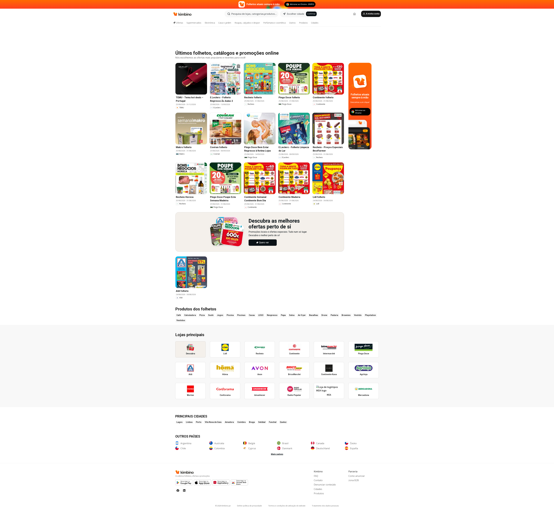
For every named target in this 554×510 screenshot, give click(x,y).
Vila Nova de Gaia (213, 422)
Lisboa (189, 422)
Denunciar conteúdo (325, 484)
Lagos (179, 422)
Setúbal (261, 422)
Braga (252, 422)
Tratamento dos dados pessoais (325, 506)
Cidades (314, 22)
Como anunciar (356, 476)
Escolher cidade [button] (295, 13)
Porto (198, 422)
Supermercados (194, 22)
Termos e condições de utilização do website (286, 506)
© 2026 (223, 506)
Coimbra (241, 422)
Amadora (229, 422)
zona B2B (353, 480)
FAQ (316, 476)
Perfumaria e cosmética (274, 22)
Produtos (303, 22)
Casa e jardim (224, 22)
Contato (318, 480)
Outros (292, 22)
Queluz (283, 422)
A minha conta (372, 14)
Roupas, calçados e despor (247, 22)
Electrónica (210, 22)
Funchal (272, 422)
